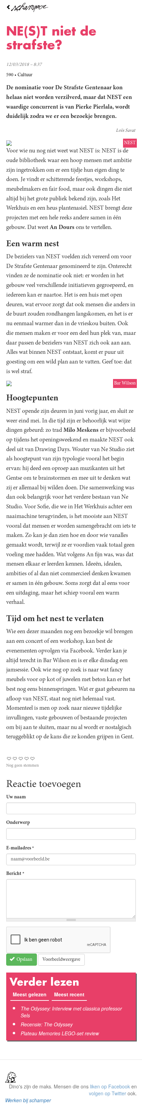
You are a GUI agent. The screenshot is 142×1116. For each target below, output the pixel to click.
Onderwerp (18, 822)
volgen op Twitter (107, 1093)
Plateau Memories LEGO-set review (60, 1033)
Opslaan (24, 959)
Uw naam (16, 797)
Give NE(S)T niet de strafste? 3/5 (21, 758)
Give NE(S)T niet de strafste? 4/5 (27, 758)
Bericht (15, 873)
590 (9, 75)
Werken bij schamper (28, 1100)
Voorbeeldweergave (61, 959)
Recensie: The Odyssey (47, 1024)
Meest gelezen (30, 994)
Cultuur (25, 75)
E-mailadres (20, 848)
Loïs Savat (125, 130)
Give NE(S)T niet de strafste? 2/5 (15, 758)
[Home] (71, 7)
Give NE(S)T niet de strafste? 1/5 (9, 758)
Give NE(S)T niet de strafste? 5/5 (33, 758)
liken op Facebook (110, 1086)
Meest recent (70, 994)
